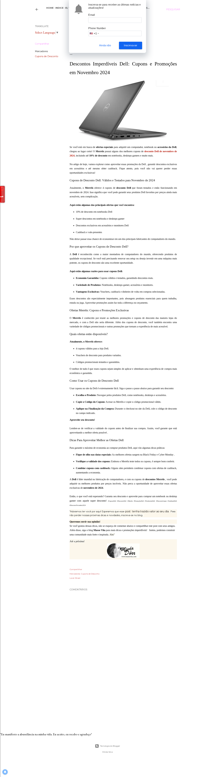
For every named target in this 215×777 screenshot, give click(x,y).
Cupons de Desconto (46, 56)
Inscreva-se (130, 45)
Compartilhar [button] (42, 43)
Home (50, 7)
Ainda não (105, 45)
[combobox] (93, 33)
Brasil (77, 578)
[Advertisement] (123, 694)
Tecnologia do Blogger (110, 746)
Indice (59, 7)
